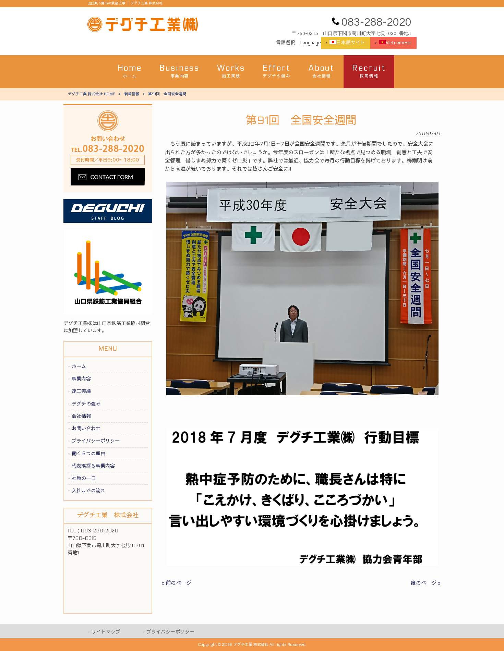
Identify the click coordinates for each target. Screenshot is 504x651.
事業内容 (81, 379)
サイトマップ (106, 632)
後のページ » (426, 583)
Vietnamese (398, 43)
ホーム (79, 367)
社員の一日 (84, 478)
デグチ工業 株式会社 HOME (91, 94)
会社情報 (81, 416)
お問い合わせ (86, 429)
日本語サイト (350, 43)
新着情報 (131, 94)
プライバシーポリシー (96, 441)
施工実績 (81, 391)
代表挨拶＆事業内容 (93, 466)
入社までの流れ (88, 491)
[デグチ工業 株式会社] (142, 30)
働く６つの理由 (88, 454)
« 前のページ (176, 583)
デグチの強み (86, 404)
